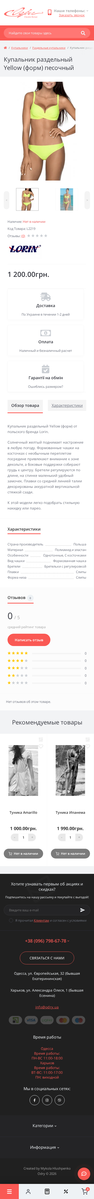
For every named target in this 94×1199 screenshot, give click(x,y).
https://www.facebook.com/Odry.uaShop (35, 1100)
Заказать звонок (72, 15)
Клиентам (41, 920)
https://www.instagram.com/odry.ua (47, 1100)
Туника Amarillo (23, 812)
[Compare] (47, 1191)
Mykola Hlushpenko (56, 1168)
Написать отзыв (29, 639)
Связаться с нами (47, 958)
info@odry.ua (47, 1007)
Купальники (19, 48)
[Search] (83, 32)
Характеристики (67, 405)
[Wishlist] (65, 1191)
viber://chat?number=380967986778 (60, 1100)
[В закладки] (41, 746)
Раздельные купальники (48, 48)
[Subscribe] (82, 910)
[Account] (28, 1191)
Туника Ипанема (70, 812)
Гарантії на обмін (46, 377)
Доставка (45, 305)
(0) (23, 236)
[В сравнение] (41, 739)
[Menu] (9, 1191)
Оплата (45, 342)
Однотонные (53, 555)
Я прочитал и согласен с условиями (50, 920)
